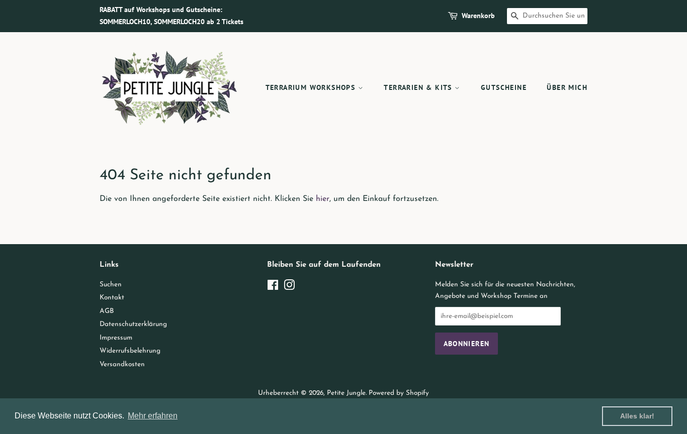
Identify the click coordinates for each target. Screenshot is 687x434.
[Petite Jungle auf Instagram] (289, 287)
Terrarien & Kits (419, 87)
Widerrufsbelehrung (130, 351)
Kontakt (112, 297)
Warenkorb (478, 15)
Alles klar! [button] (637, 416)
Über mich (567, 87)
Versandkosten (122, 364)
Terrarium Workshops (312, 87)
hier (322, 199)
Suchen (111, 284)
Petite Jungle (346, 393)
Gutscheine (504, 87)
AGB (107, 311)
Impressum (116, 338)
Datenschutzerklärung (133, 324)
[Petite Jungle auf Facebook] (273, 287)
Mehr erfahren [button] (153, 415)
